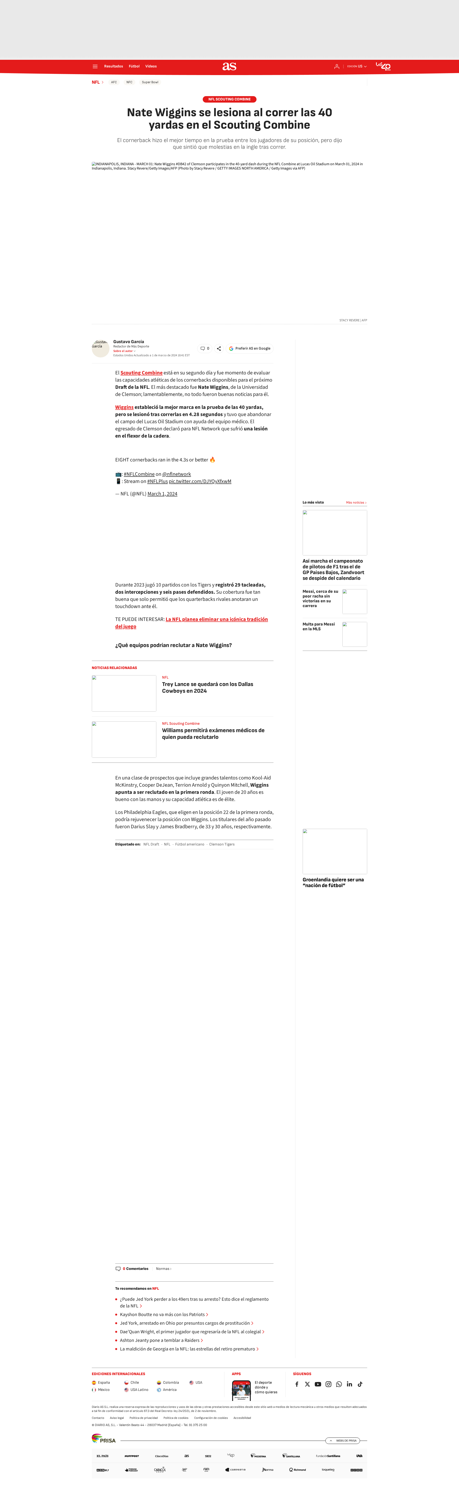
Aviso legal (117, 1418)
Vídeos (151, 66)
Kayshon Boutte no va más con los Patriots (162, 1314)
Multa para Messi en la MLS (319, 626)
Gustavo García (128, 342)
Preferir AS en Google (252, 348)
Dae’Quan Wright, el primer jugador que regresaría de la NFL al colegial (190, 1331)
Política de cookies (176, 1418)
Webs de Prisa (346, 1440)
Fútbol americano (189, 844)
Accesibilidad (242, 1418)
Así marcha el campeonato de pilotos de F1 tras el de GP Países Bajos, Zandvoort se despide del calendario (333, 570)
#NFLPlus (157, 481)
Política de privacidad (144, 1418)
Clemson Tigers (222, 844)
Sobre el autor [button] (123, 351)
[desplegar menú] (95, 66)
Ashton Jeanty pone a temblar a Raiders (159, 1340)
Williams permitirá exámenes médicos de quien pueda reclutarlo (213, 734)
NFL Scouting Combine (229, 99)
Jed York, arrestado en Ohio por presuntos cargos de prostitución (185, 1323)
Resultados (113, 66)
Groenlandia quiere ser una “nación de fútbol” (333, 883)
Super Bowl (150, 82)
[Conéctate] (337, 66)
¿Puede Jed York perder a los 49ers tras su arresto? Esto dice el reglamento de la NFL (194, 1302)
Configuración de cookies (211, 1418)
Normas (162, 1269)
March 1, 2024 (162, 494)
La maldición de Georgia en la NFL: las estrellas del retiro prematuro (187, 1349)
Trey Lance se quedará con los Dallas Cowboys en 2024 (207, 687)
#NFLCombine (139, 474)
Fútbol (134, 66)
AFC (114, 82)
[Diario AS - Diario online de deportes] (229, 66)
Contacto (98, 1418)
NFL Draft (151, 844)
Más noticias (355, 502)
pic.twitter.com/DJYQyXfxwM (200, 481)
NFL (96, 82)
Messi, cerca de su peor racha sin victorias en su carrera (320, 598)
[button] (204, 348)
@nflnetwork (176, 474)
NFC (129, 82)
